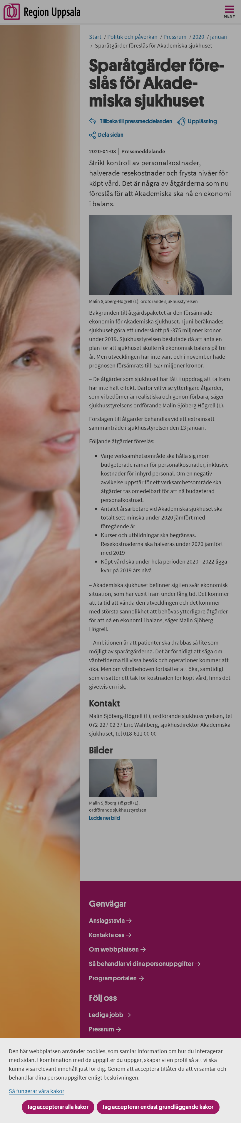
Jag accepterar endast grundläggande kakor (158, 1107)
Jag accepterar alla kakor (58, 1107)
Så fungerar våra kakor (36, 1091)
